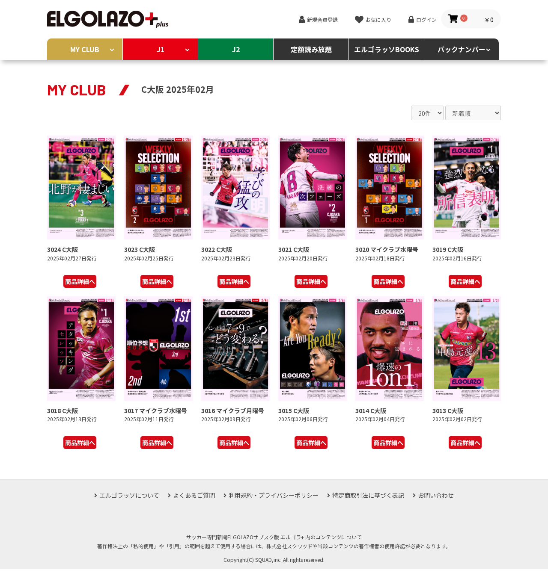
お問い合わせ (436, 495)
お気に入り (378, 19)
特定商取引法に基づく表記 (368, 495)
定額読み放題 (311, 49)
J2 (236, 49)
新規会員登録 (322, 19)
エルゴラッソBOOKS (386, 49)
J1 (160, 49)
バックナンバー (461, 49)
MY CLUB (84, 49)
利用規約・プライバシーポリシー (274, 495)
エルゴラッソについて (129, 495)
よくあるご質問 (194, 495)
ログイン (426, 19)
